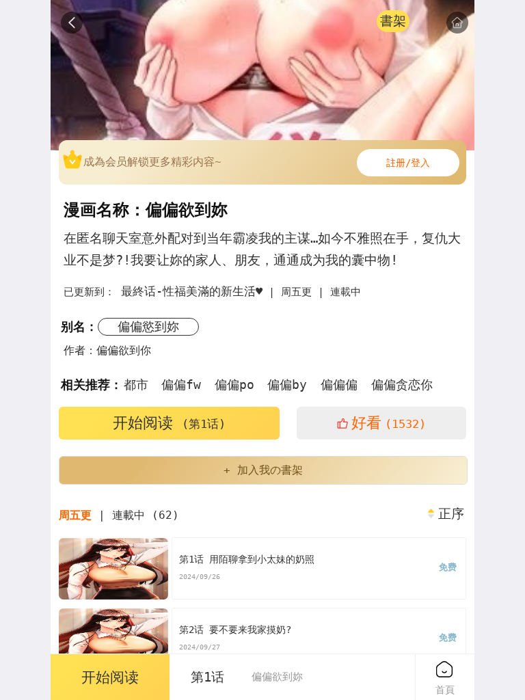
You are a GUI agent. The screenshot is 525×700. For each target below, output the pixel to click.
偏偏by (287, 384)
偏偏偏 (339, 384)
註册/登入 (408, 162)
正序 (451, 514)
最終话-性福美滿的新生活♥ (191, 291)
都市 (136, 384)
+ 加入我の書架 (263, 469)
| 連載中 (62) (119, 515)
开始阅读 (169, 422)
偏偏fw (181, 384)
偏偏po (234, 384)
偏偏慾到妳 (148, 326)
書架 (393, 21)
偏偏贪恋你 (402, 384)
